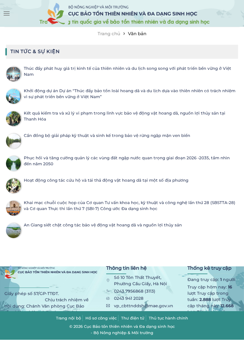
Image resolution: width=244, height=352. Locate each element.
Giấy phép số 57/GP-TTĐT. (31, 293)
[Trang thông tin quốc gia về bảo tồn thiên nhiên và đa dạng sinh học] (122, 13)
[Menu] (6, 13)
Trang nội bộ (68, 318)
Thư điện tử (132, 318)
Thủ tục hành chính (168, 318)
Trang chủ (109, 33)
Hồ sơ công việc (101, 318)
